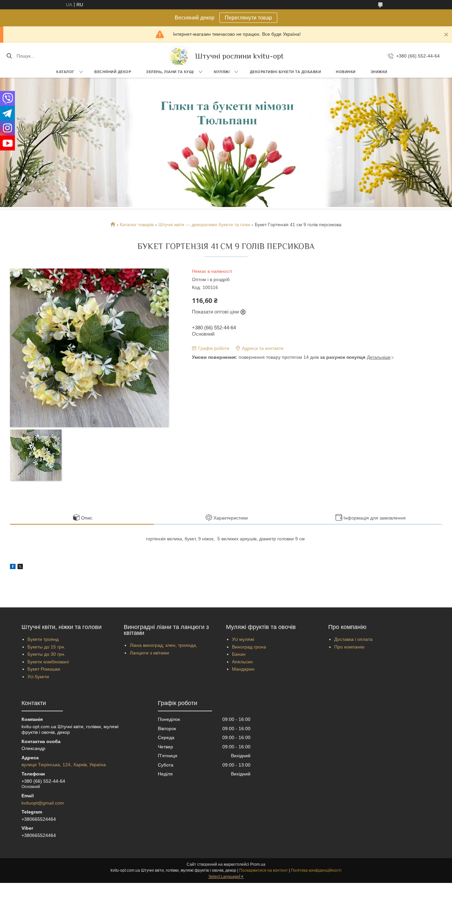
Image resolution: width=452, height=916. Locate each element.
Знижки (379, 72)
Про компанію (349, 646)
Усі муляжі (243, 639)
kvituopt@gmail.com (43, 803)
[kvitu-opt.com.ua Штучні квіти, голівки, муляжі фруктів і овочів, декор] (179, 56)
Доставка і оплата (353, 639)
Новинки (346, 72)
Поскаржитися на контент (263, 870)
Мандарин (243, 669)
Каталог (65, 72)
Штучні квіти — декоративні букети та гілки (204, 224)
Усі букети (38, 676)
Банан (239, 654)
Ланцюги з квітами (149, 652)
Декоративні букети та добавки (285, 72)
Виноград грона (249, 646)
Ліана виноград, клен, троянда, (163, 645)
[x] (20, 567)
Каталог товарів (137, 224)
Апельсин (242, 661)
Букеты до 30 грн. (46, 654)
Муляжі (222, 72)
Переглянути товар (248, 18)
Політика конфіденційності (316, 870)
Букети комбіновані (48, 661)
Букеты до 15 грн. (46, 646)
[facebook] (13, 567)
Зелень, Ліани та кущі (170, 72)
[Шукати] (9, 56)
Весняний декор (112, 72)
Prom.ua (257, 864)
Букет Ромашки (43, 669)
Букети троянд (43, 639)
